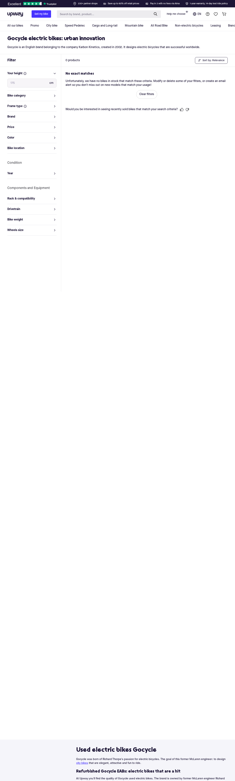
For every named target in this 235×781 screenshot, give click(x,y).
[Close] (120, 2)
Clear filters (146, 94)
